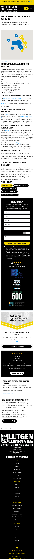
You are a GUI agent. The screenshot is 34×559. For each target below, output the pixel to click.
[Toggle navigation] (31, 9)
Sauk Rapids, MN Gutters (9, 188)
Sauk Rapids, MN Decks (21, 185)
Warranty (17, 466)
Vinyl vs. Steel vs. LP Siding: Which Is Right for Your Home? (16, 382)
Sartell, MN (17, 511)
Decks (17, 487)
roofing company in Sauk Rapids (12, 98)
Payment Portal (17, 478)
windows (7, 114)
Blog (17, 529)
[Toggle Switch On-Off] (26, 233)
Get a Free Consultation (17, 243)
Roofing (17, 484)
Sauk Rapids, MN (7, 185)
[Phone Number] (26, 8)
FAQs (17, 475)
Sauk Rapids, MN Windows (10, 195)
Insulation (17, 499)
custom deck (21, 155)
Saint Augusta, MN (17, 505)
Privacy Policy (9, 258)
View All (17, 520)
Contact (17, 463)
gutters (7, 130)
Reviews (17, 535)
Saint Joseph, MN (17, 517)
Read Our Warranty (17, 346)
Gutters (17, 490)
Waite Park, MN (17, 508)
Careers (17, 538)
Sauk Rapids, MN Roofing (9, 191)
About (17, 526)
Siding (17, 496)
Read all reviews (17, 373)
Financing (17, 469)
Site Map (21, 556)
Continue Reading (8, 393)
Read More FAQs (9, 421)
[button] (26, 47)
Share (16, 341)
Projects (17, 540)
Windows (17, 493)
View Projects (5, 61)
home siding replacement (19, 143)
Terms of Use (24, 256)
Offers (17, 532)
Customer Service (17, 472)
